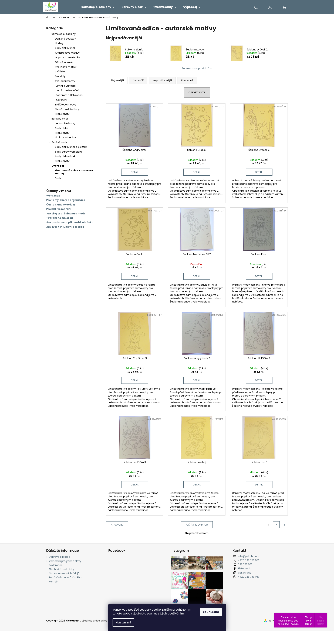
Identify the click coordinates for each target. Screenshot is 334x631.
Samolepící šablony (64, 34)
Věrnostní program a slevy (65, 561)
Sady (58, 178)
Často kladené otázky (61, 204)
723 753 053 (245, 564)
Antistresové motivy (67, 52)
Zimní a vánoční (66, 86)
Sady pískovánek (65, 48)
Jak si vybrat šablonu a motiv (66, 213)
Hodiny (59, 43)
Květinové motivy (65, 67)
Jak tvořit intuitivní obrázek (65, 227)
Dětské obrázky (64, 62)
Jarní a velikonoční (67, 90)
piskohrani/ (244, 572)
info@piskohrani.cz (249, 556)
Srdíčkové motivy (65, 104)
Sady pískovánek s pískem (71, 147)
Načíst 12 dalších (197, 524)
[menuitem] (98, 7)
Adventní (61, 100)
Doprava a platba (59, 557)
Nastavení (123, 622)
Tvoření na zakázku (59, 218)
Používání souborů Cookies (65, 577)
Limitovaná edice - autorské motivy (74, 172)
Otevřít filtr (196, 92)
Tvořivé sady (59, 142)
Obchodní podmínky (61, 569)
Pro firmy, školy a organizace (65, 200)
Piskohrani (244, 568)
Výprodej (58, 166)
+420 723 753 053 (248, 560)
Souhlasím (211, 612)
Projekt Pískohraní (58, 209)
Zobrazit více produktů (195, 68)
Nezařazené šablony (67, 109)
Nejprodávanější (162, 80)
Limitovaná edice (65, 137)
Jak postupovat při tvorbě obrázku (69, 222)
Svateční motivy (65, 81)
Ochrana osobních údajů (64, 573)
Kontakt (53, 581)
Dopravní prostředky (67, 57)
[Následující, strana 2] (276, 524)
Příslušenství (62, 114)
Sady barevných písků (68, 151)
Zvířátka (60, 71)
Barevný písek (60, 118)
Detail (135, 172)
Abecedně (187, 80)
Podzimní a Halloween (69, 95)
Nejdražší (138, 80)
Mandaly (60, 76)
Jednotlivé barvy (65, 123)
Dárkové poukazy (65, 38)
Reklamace (56, 565)
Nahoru (118, 524)
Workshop (53, 195)
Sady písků (61, 128)
